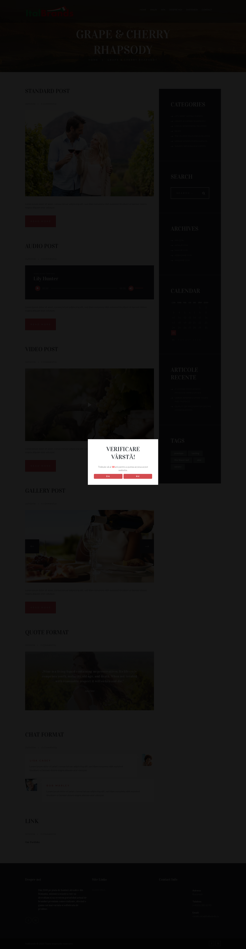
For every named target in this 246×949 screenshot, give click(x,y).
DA (108, 476)
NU (138, 476)
